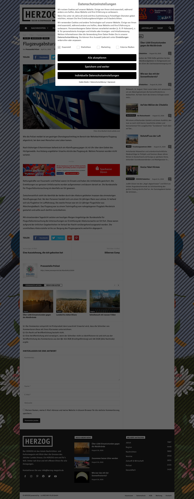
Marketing (105, 47)
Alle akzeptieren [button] (97, 57)
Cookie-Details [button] (84, 82)
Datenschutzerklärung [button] (98, 82)
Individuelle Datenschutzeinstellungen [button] (97, 75)
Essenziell (66, 47)
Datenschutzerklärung (68, 37)
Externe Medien (127, 47)
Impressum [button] (111, 82)
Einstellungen (122, 37)
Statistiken (86, 47)
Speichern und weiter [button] (97, 66)
